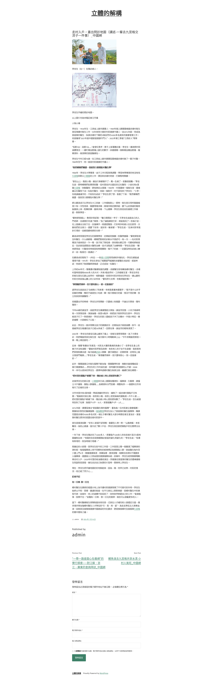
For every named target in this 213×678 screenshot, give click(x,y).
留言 (74, 592)
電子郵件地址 (77, 630)
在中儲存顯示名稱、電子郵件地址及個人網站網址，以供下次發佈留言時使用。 (103, 651)
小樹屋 (87, 176)
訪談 (98, 352)
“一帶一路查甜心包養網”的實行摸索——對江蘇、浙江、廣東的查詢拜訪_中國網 (88, 563)
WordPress (104, 673)
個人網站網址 (76, 641)
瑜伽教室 (100, 411)
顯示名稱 (75, 620)
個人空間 (105, 257)
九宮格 (75, 176)
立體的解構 (106, 13)
